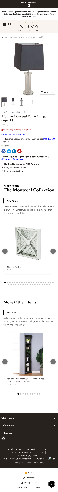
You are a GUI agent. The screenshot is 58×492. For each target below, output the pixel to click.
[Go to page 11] (29, 282)
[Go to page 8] (22, 282)
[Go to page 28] (23, 284)
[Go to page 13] (33, 282)
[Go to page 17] (43, 282)
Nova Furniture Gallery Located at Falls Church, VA (24, 459)
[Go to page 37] (44, 284)
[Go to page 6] (17, 282)
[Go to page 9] (24, 282)
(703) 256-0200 (49, 139)
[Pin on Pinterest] (19, 151)
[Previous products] (5, 251)
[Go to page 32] (32, 284)
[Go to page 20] (50, 282)
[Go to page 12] (31, 282)
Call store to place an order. (13, 134)
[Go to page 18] (45, 282)
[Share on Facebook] (3, 151)
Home (4, 37)
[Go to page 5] (14, 282)
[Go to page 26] (18, 284)
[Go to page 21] (53, 282)
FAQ (42, 452)
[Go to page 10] (26, 282)
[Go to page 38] (47, 284)
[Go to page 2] (7, 282)
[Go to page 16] (41, 282)
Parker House (12, 384)
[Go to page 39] (49, 284)
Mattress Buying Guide (27, 455)
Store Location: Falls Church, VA (24, 452)
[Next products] (53, 251)
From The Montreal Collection (14, 112)
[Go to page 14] (36, 282)
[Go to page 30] (27, 284)
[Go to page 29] (25, 284)
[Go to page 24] (13, 284)
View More (11, 200)
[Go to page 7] (19, 282)
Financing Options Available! (17, 129)
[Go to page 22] (8, 284)
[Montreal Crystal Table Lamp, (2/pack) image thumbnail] (4, 102)
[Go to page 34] (37, 284)
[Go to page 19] (48, 282)
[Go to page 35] (39, 284)
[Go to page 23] (11, 284)
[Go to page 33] (35, 284)
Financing (43, 449)
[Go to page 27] (20, 284)
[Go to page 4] (12, 282)
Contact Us (31, 449)
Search (10, 449)
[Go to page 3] (10, 282)
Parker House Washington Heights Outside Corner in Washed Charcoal (25, 380)
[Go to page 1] (5, 282)
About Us (20, 449)
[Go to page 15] (38, 282)
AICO (6, 124)
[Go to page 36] (42, 284)
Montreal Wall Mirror (16, 267)
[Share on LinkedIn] (14, 151)
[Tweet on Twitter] (9, 151)
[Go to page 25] (15, 284)
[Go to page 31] (30, 284)
